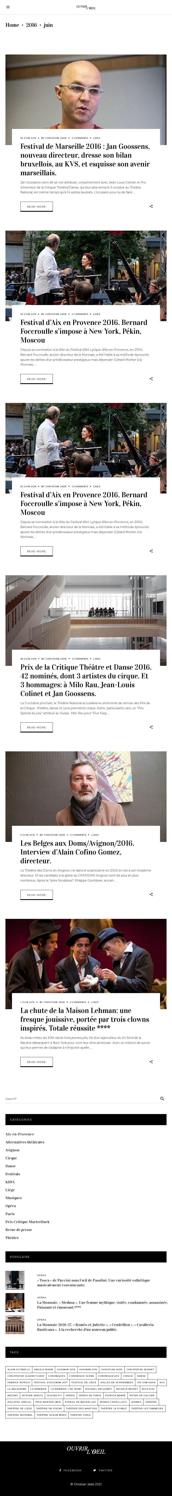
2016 (31, 25)
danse (141, 1376)
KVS (162, 1382)
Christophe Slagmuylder (26, 1376)
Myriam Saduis (32, 1395)
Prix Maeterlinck (48, 1402)
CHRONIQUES (56, 1376)
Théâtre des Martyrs (81, 1408)
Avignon (12, 1150)
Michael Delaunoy (98, 1389)
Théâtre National (20, 1415)
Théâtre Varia (80, 1415)
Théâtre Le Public (114, 1408)
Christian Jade (56, 138)
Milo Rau (148, 1389)
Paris (9, 1214)
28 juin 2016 (28, 658)
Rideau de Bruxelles (80, 1402)
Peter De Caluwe (142, 1395)
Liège (10, 1190)
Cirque (11, 1158)
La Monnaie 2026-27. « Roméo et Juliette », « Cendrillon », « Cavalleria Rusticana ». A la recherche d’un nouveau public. (95, 1327)
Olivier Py (54, 1395)
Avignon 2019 (88, 1369)
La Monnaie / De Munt (66, 1389)
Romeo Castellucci (113, 1402)
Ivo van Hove (146, 1382)
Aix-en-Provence (19, 1134)
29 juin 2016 (28, 314)
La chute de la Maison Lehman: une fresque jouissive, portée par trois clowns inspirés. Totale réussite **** (84, 1019)
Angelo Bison (43, 1369)
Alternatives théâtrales (24, 1142)
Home (12, 25)
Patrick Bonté (115, 1395)
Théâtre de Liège (20, 1408)
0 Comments (80, 138)
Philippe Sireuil (19, 1402)
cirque (128, 1376)
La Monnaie (38, 1389)
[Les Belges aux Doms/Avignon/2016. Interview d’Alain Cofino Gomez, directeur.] (86, 796)
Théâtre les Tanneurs (147, 1408)
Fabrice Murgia (19, 1382)
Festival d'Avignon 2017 (51, 1382)
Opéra (10, 1206)
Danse (10, 1166)
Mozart (13, 1395)
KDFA (10, 1182)
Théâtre (12, 1237)
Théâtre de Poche (49, 1408)
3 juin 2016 (27, 835)
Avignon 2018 (66, 1369)
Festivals (12, 1174)
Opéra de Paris (90, 1395)
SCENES (136, 1402)
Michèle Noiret (127, 1389)
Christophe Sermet (140, 1369)
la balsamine (17, 1389)
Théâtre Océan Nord (51, 1415)
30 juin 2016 (28, 138)
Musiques (13, 1198)
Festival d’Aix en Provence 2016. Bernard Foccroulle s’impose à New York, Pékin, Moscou (83, 331)
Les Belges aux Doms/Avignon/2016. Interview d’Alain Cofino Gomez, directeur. (77, 852)
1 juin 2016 (27, 1002)
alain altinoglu (19, 1369)
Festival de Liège (84, 1382)
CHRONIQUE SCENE (81, 1376)
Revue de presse (18, 1229)
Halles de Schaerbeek (116, 1382)
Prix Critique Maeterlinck (27, 1221)
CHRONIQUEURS (108, 1376)
